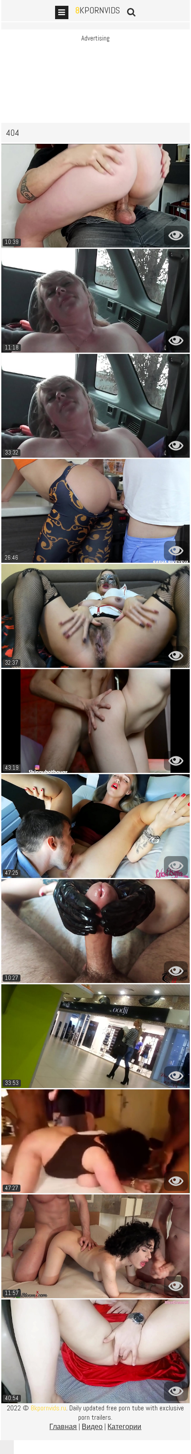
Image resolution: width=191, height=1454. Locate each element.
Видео (92, 1426)
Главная (63, 1426)
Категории (124, 1426)
